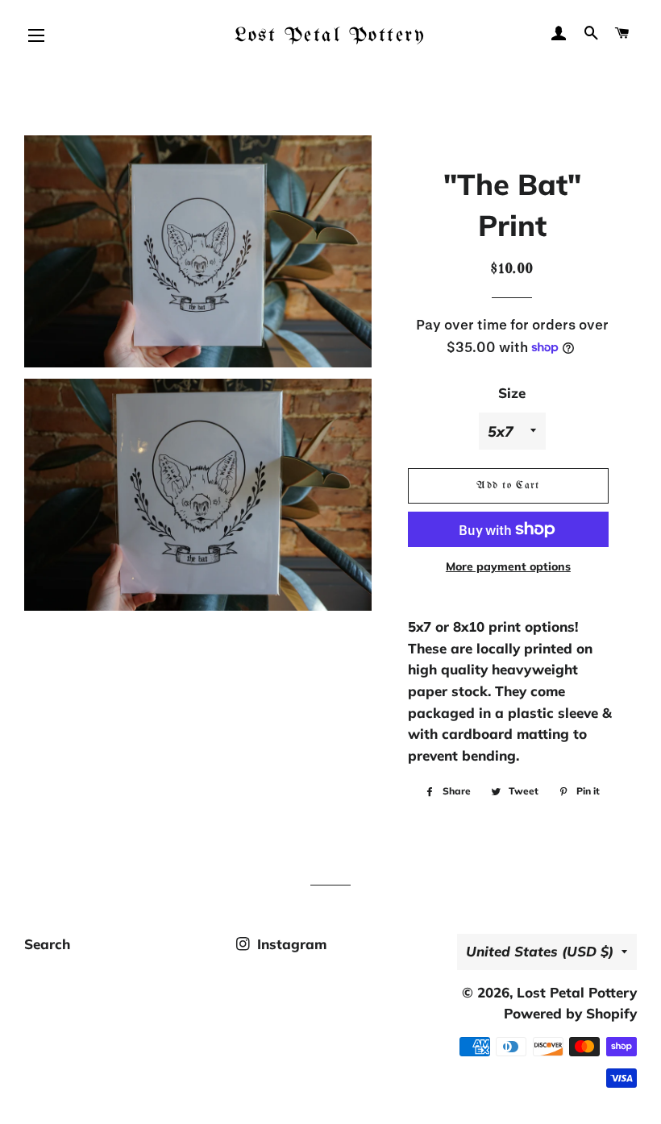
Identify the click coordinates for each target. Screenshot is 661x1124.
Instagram (289, 943)
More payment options (508, 566)
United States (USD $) (539, 951)
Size (512, 392)
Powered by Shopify (570, 1013)
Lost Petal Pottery (330, 35)
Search (47, 943)
